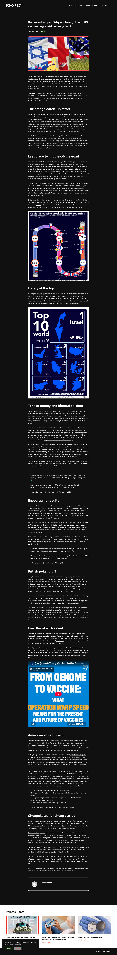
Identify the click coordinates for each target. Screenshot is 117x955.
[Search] (110, 5)
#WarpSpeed (45, 793)
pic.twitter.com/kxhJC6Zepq (57, 558)
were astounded (48, 114)
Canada (33, 852)
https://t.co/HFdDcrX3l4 (38, 558)
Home (98, 951)
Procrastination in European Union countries (68, 81)
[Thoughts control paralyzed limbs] (94, 925)
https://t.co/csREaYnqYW (44, 487)
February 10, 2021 (61, 563)
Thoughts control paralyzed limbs (90, 937)
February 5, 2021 (65, 492)
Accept (9, 948)
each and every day (55, 601)
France (38, 205)
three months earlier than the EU (39, 610)
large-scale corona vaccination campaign (58, 440)
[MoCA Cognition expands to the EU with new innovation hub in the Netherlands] (58, 925)
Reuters (30, 515)
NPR (84, 508)
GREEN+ (88, 5)
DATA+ (81, 5)
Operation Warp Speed (78, 755)
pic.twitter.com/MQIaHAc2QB (63, 487)
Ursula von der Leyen (64, 636)
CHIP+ (75, 5)
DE (102, 5)
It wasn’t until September (36, 833)
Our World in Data (38, 164)
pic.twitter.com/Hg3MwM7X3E (55, 803)
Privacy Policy (106, 951)
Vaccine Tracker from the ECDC (76, 202)
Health (43, 31)
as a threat (60, 641)
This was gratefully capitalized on (39, 771)
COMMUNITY (95, 5)
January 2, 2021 (68, 807)
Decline (17, 948)
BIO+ (70, 5)
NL (106, 5)
